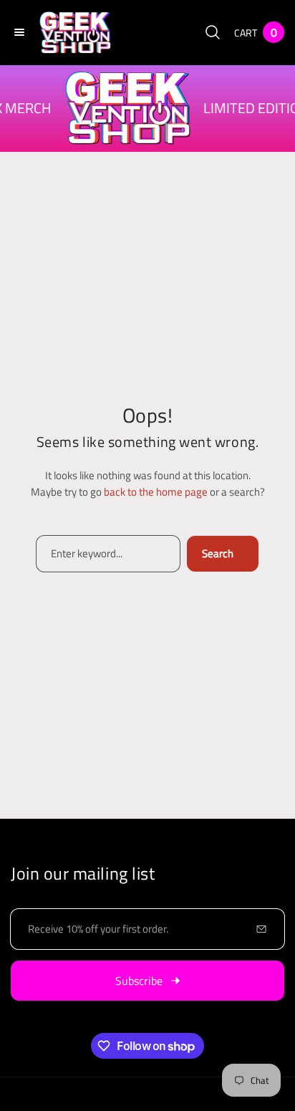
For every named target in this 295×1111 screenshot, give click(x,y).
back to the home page (156, 492)
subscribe (139, 980)
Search (217, 553)
